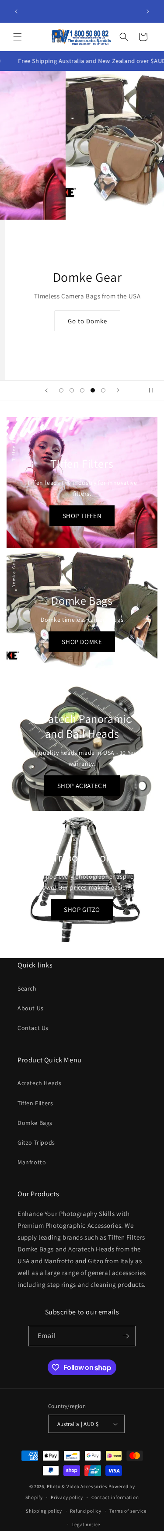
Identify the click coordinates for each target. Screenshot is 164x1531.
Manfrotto (31, 1162)
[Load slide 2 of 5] (71, 390)
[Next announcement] (147, 11)
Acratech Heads (39, 1083)
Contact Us (33, 1028)
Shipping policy (44, 1511)
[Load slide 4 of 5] (92, 390)
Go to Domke (82, 321)
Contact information (115, 1497)
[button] (17, 36)
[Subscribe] (125, 1336)
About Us (30, 1008)
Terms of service (127, 1511)
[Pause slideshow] (154, 390)
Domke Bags (34, 1123)
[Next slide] (118, 390)
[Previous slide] (46, 390)
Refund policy (85, 1511)
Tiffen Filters (35, 1103)
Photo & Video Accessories (77, 1486)
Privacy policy (67, 1497)
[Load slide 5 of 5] (103, 390)
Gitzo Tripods (36, 1142)
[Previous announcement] (16, 11)
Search (27, 988)
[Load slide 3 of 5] (82, 390)
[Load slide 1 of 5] (61, 390)
